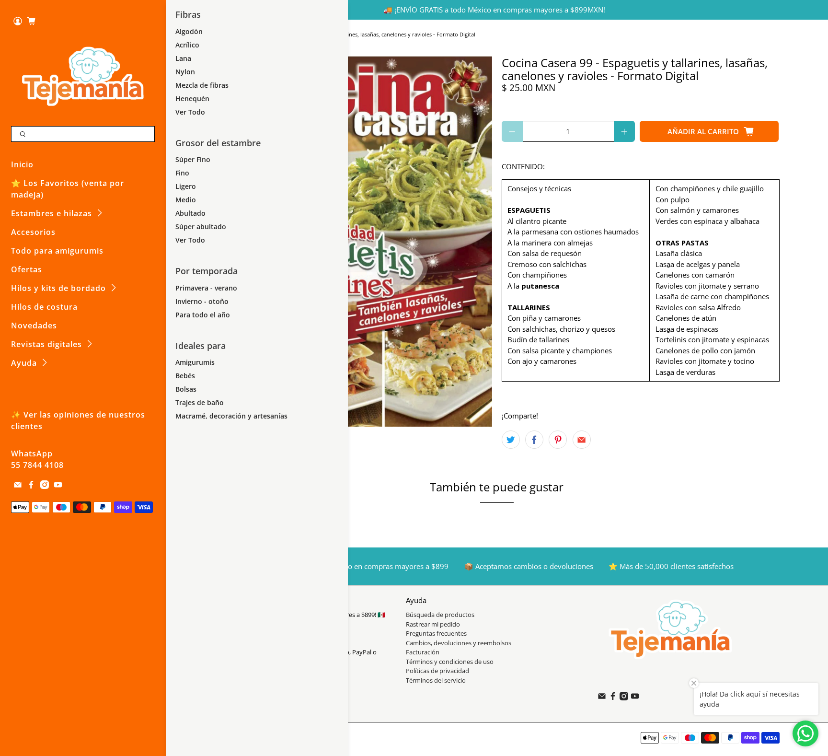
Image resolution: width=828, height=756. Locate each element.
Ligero (185, 186)
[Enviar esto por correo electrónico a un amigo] (582, 439)
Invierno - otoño (202, 301)
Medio (185, 199)
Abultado (190, 213)
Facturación (422, 652)
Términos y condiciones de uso (450, 661)
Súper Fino (192, 159)
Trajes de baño (199, 402)
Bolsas (185, 389)
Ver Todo (190, 111)
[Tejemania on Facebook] (31, 486)
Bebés (185, 375)
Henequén (192, 98)
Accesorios (33, 232)
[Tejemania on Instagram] (44, 486)
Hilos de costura (44, 307)
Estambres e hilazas (51, 213)
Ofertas (26, 269)
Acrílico (187, 44)
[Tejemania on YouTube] (58, 486)
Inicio (22, 164)
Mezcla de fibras (202, 85)
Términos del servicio (436, 680)
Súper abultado (200, 226)
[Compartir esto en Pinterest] (558, 439)
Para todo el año (202, 314)
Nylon (185, 71)
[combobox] (83, 134)
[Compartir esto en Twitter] (511, 439)
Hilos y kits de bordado (58, 288)
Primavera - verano (206, 287)
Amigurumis (195, 362)
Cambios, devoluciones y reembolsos (458, 643)
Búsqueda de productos (440, 614)
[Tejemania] (83, 76)
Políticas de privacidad (437, 670)
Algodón (189, 31)
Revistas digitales (46, 344)
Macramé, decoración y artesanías (231, 415)
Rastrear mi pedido (433, 624)
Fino (182, 172)
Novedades (34, 325)
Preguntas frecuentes (436, 633)
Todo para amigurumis (57, 250)
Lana (183, 58)
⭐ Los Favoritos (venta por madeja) (67, 189)
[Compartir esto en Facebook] (534, 439)
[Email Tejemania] (17, 486)
